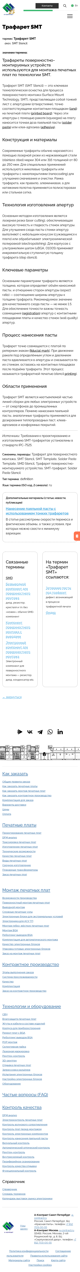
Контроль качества (22, 1107)
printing (70, 374)
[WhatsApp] (50, 731)
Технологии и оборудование (31, 1006)
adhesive (47, 127)
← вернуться (12, 697)
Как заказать (15, 773)
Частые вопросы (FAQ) (25, 1094)
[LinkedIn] (60, 731)
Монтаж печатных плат (26, 890)
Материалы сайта (19, 1260)
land (73, 109)
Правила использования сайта (48, 1255)
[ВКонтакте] (30, 731)
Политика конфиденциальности (29, 1251)
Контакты (47, 5)
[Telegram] (40, 731)
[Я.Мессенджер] (19, 731)
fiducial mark (39, 351)
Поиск (40, 1260)
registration (31, 313)
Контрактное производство (30, 964)
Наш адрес (24, 1227)
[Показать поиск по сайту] (64, 5)
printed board (41, 113)
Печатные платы (19, 825)
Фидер (51, 613)
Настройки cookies (40, 1265)
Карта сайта (58, 1260)
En (76, 5)
